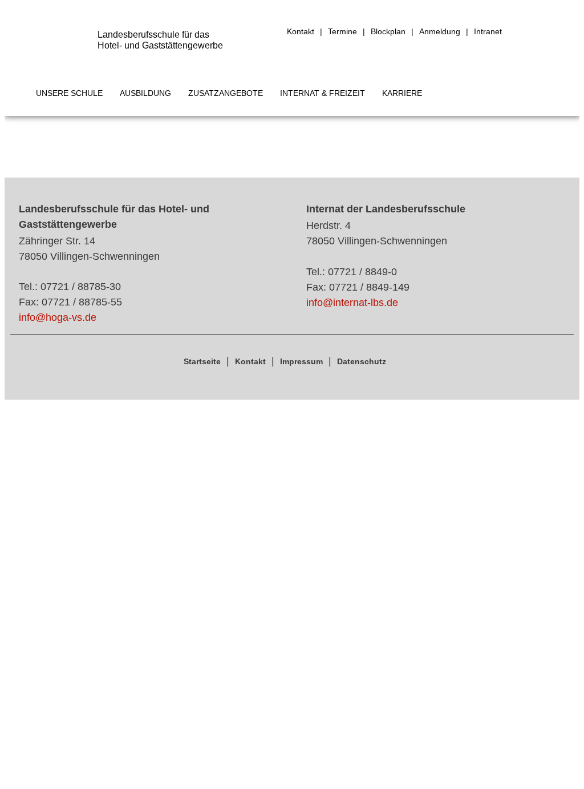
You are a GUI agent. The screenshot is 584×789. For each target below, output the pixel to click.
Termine (342, 31)
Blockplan (388, 31)
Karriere (402, 93)
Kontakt (300, 31)
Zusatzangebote (225, 93)
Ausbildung (145, 93)
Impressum (301, 361)
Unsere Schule (69, 93)
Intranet (488, 31)
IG (514, 32)
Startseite (202, 361)
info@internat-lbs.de (352, 302)
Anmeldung (439, 31)
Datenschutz (361, 361)
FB (536, 32)
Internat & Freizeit (322, 93)
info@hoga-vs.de (57, 317)
